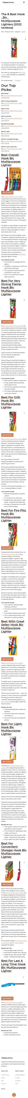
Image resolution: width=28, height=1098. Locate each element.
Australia (17, 1081)
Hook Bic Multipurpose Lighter (13, 95)
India (16, 1083)
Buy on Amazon (7, 192)
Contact (3, 1083)
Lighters (23, 31)
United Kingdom (20, 1075)
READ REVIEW (5, 98)
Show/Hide (17, 80)
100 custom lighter (17, 943)
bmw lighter (21, 254)
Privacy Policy (5, 1075)
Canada (17, 1078)
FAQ (2, 1081)
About (3, 1078)
